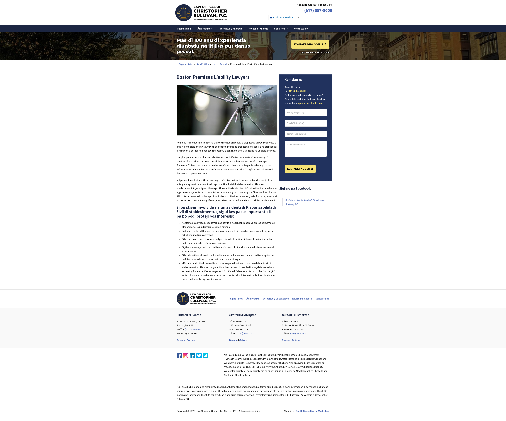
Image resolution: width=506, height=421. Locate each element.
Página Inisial (184, 28)
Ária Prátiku (204, 28)
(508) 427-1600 (298, 333)
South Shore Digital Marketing (312, 411)
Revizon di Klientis (258, 28)
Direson (181, 340)
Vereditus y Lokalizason (276, 298)
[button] (310, 44)
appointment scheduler (310, 103)
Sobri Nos (279, 28)
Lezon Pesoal (220, 64)
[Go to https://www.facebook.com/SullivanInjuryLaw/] (179, 355)
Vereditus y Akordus (231, 28)
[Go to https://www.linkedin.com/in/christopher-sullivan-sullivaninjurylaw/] (192, 355)
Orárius (191, 340)
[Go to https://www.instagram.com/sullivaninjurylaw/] (185, 355)
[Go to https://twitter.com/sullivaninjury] (199, 355)
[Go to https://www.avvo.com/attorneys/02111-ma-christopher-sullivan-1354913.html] (205, 355)
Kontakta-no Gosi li (300, 168)
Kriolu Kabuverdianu (283, 17)
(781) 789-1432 (246, 333)
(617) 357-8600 (318, 10)
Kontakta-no (301, 28)
